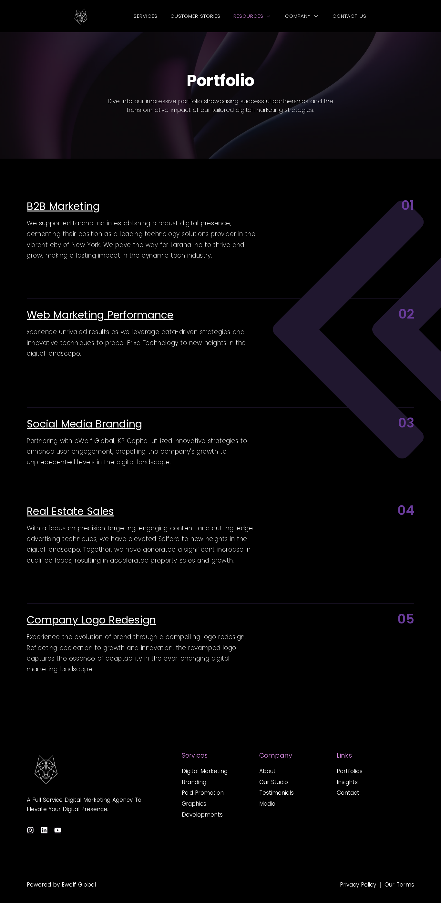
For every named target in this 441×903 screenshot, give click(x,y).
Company (298, 16)
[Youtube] (57, 830)
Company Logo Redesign (91, 620)
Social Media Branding (84, 424)
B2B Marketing (63, 206)
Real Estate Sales (70, 511)
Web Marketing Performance (100, 315)
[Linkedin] (44, 830)
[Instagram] (30, 830)
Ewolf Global (79, 884)
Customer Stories (195, 16)
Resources (248, 16)
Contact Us (349, 16)
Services (146, 16)
